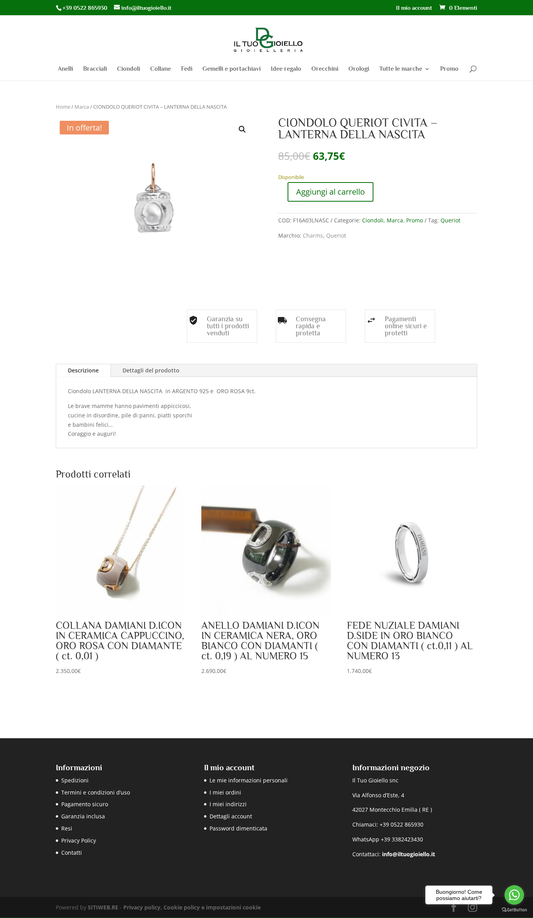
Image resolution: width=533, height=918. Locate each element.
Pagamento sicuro (84, 804)
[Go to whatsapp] (514, 895)
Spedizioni (75, 780)
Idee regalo (286, 69)
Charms (313, 235)
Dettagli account (231, 816)
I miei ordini (225, 792)
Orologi (358, 69)
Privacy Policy (78, 840)
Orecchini (324, 69)
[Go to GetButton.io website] (514, 910)
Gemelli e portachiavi (232, 69)
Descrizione (83, 370)
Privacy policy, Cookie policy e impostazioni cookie (192, 907)
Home (63, 106)
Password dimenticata (238, 828)
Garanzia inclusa (83, 816)
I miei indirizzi (228, 804)
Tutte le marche (400, 69)
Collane (160, 69)
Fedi (186, 69)
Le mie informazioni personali (249, 780)
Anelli (65, 69)
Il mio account (414, 8)
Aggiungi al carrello (330, 191)
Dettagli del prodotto (151, 370)
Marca (82, 106)
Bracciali (95, 69)
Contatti (71, 852)
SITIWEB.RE (103, 907)
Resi (66, 828)
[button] (242, 129)
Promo (449, 69)
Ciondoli (128, 69)
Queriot (450, 220)
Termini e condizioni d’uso (95, 792)
